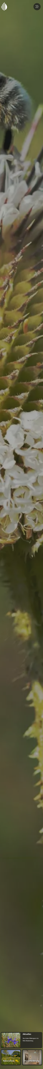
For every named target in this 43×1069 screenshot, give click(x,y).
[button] (37, 6)
